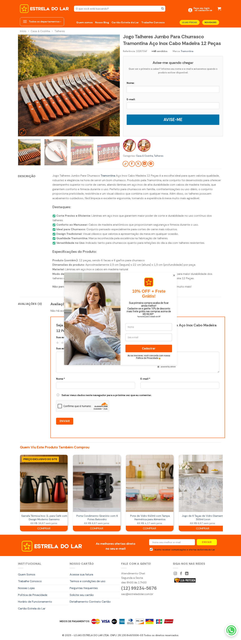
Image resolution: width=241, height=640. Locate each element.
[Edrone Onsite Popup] (120, 320)
